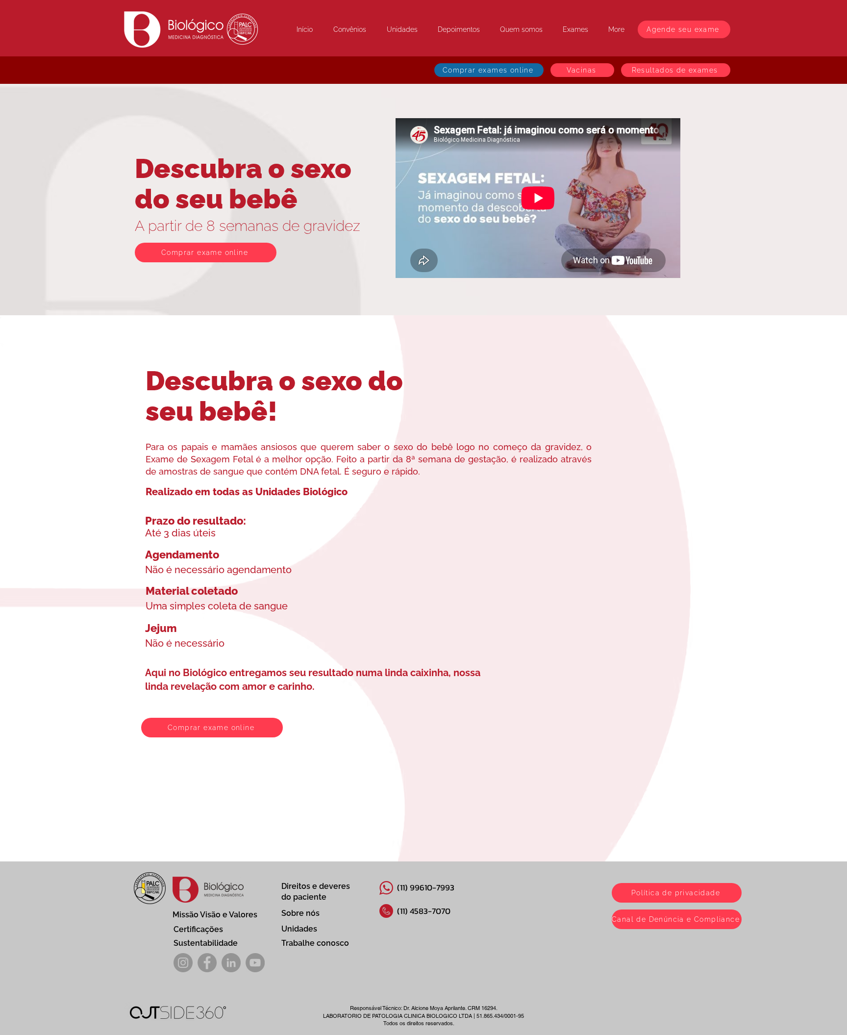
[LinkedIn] (231, 962)
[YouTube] (255, 962)
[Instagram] (183, 962)
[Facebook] (207, 962)
